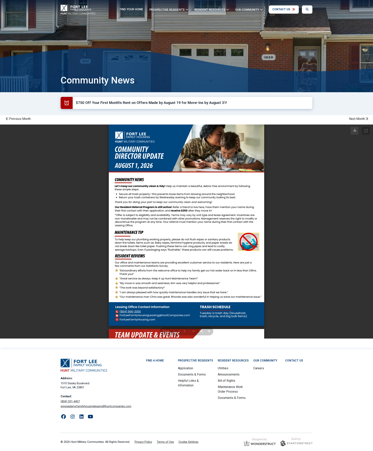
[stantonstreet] (296, 443)
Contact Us (281, 9)
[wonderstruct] (260, 443)
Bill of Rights (226, 381)
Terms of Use (165, 442)
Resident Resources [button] (209, 9)
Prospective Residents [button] (167, 9)
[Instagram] (72, 416)
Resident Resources (233, 360)
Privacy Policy (143, 442)
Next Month (357, 119)
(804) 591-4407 (70, 401)
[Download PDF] (355, 130)
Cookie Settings (188, 442)
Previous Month (20, 119)
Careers (258, 368)
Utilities (223, 368)
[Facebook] (63, 416)
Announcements (229, 374)
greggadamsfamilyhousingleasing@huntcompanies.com (96, 406)
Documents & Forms (192, 374)
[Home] (78, 9)
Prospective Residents (195, 360)
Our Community (265, 360)
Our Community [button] (247, 9)
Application (185, 368)
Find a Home (155, 360)
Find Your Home (131, 9)
